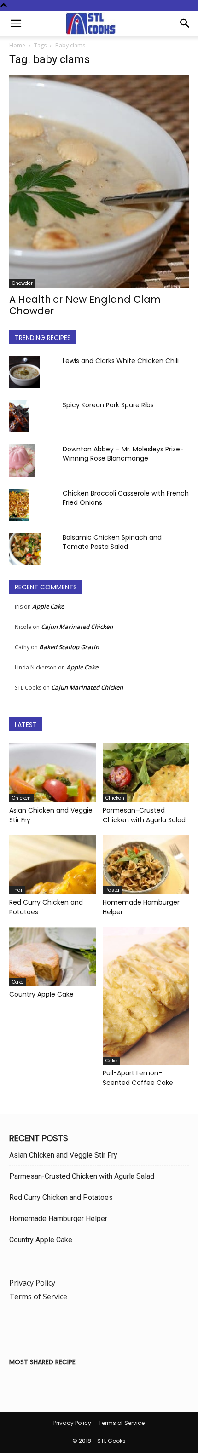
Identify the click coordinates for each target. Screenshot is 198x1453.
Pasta (112, 890)
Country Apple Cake (41, 994)
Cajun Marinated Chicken (77, 627)
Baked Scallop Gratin (69, 647)
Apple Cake (48, 606)
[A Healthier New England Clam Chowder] (99, 181)
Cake (17, 982)
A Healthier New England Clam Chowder (85, 305)
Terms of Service (38, 1297)
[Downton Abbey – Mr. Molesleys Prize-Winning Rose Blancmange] (22, 460)
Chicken (21, 798)
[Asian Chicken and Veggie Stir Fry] (52, 772)
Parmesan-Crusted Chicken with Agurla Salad (144, 815)
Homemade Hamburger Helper (58, 1218)
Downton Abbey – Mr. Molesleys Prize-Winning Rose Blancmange (123, 453)
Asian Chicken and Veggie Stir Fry (63, 1155)
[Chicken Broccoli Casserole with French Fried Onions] (19, 505)
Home (17, 45)
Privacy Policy (32, 1283)
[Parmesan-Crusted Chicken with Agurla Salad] (146, 772)
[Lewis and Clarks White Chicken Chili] (24, 372)
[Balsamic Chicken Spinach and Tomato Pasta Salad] (25, 549)
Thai (17, 890)
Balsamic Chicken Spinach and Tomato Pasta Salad (112, 542)
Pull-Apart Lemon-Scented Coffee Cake (138, 1077)
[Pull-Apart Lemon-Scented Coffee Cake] (146, 996)
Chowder (22, 283)
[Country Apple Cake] (52, 956)
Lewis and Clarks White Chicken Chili (121, 360)
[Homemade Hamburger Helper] (146, 864)
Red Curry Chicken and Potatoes (61, 1197)
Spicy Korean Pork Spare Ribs (108, 404)
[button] (15, 23)
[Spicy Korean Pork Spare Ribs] (19, 416)
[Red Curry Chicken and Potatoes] (52, 864)
